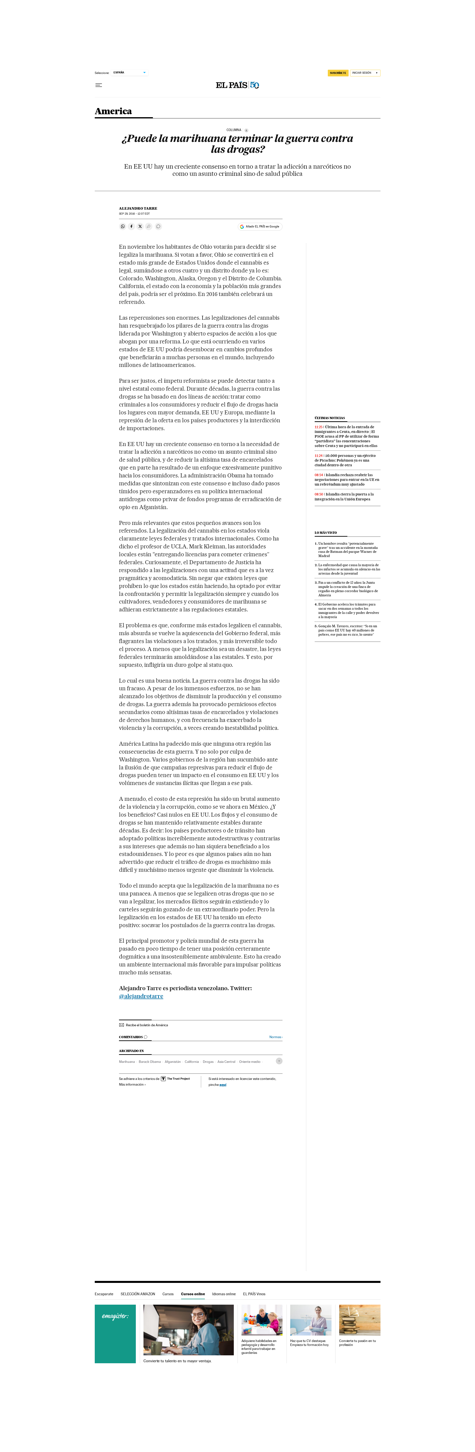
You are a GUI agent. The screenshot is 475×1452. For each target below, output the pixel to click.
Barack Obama (150, 1062)
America (113, 111)
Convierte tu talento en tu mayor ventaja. (177, 1361)
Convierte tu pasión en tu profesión (357, 1343)
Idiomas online (224, 1294)
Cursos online (193, 1294)
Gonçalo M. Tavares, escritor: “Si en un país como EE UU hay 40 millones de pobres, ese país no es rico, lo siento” (347, 630)
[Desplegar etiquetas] (279, 1061)
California (192, 1062)
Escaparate (104, 1294)
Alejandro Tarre (138, 208)
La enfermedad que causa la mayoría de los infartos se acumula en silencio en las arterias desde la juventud (349, 569)
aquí (222, 1084)
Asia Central (226, 1062)
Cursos (168, 1294)
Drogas (208, 1062)
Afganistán (173, 1062)
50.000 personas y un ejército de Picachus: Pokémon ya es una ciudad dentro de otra (345, 460)
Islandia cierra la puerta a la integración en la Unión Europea (344, 496)
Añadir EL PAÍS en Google (262, 226)
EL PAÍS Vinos (254, 1294)
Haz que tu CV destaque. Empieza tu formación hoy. (309, 1343)
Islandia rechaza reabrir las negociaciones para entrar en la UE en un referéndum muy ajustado (347, 480)
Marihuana (127, 1062)
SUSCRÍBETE (338, 73)
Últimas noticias (330, 418)
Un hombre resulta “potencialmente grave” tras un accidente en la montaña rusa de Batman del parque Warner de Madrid (348, 549)
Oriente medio (250, 1062)
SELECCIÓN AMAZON (138, 1294)
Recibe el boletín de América (147, 1025)
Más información (131, 1084)
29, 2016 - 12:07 (134, 213)
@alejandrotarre (141, 996)
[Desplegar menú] (99, 85)
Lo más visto (326, 533)
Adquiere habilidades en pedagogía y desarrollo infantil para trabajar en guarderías (259, 1347)
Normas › (276, 1037)
